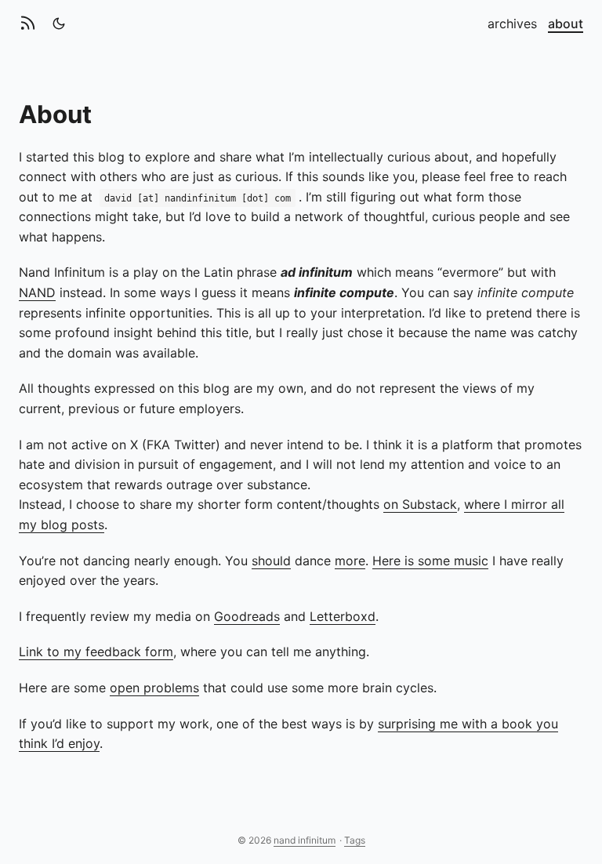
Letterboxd (342, 616)
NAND (37, 292)
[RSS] (31, 23)
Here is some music (430, 560)
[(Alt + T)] (58, 23)
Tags (354, 840)
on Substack (420, 504)
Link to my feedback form (96, 651)
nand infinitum (304, 840)
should (271, 560)
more (350, 560)
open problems (154, 687)
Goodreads (247, 616)
